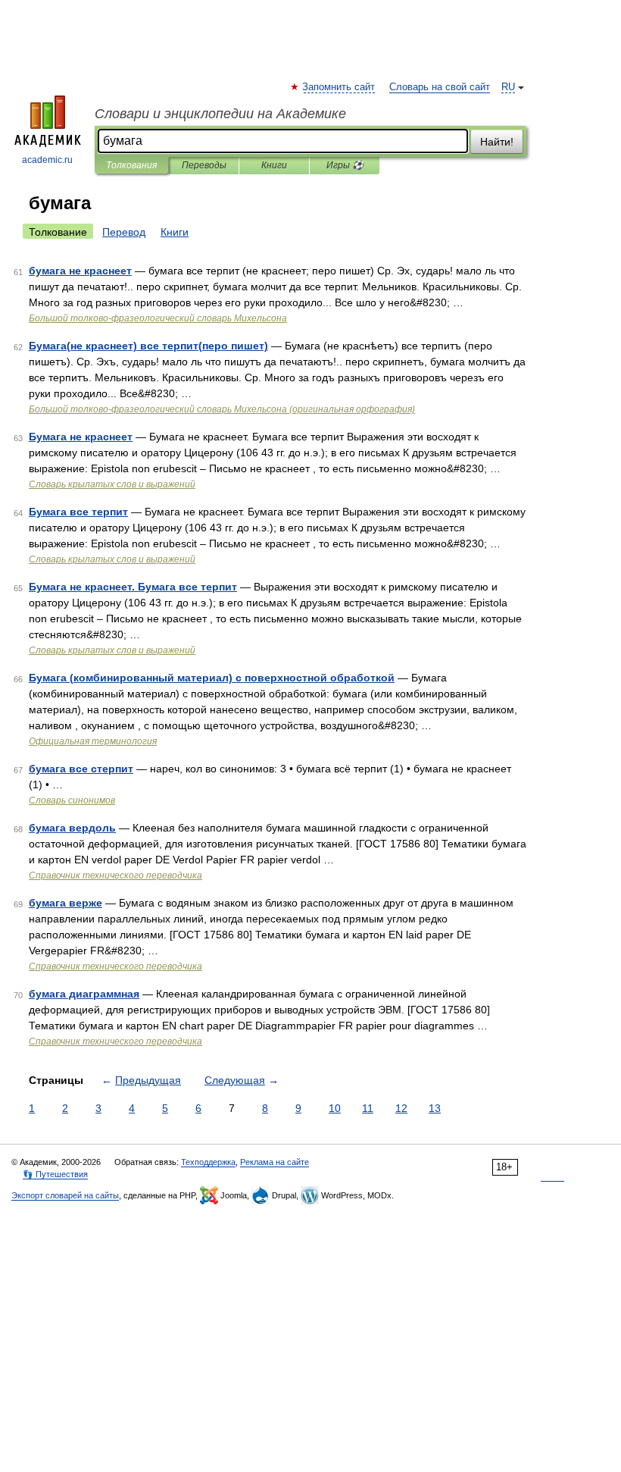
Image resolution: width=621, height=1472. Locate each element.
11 (367, 1108)
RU (508, 87)
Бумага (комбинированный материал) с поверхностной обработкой (212, 678)
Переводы (204, 165)
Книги (274, 165)
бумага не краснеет (80, 271)
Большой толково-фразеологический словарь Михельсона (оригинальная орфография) (222, 409)
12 (401, 1108)
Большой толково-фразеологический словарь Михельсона (158, 318)
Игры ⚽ (345, 165)
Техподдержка (208, 1162)
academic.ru (47, 160)
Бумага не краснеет (81, 437)
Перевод (123, 232)
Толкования (131, 165)
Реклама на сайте (274, 1162)
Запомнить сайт (339, 87)
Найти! (496, 142)
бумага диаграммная (84, 994)
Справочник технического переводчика (115, 875)
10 (335, 1108)
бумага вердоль (72, 828)
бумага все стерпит (81, 769)
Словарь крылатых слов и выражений (112, 484)
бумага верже (65, 903)
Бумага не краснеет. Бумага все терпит (133, 587)
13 (435, 1108)
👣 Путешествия (55, 1174)
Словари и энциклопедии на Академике (220, 113)
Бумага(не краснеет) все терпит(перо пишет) (148, 346)
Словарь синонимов (72, 800)
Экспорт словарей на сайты (65, 1195)
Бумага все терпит (78, 512)
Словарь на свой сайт (439, 87)
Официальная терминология (93, 741)
